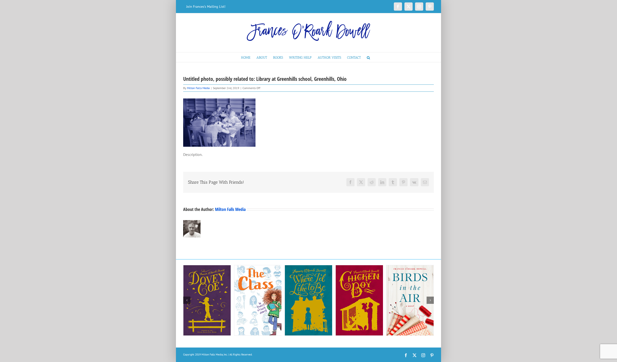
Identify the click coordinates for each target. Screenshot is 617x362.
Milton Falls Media (198, 88)
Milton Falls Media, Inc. (214, 354)
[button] (368, 57)
